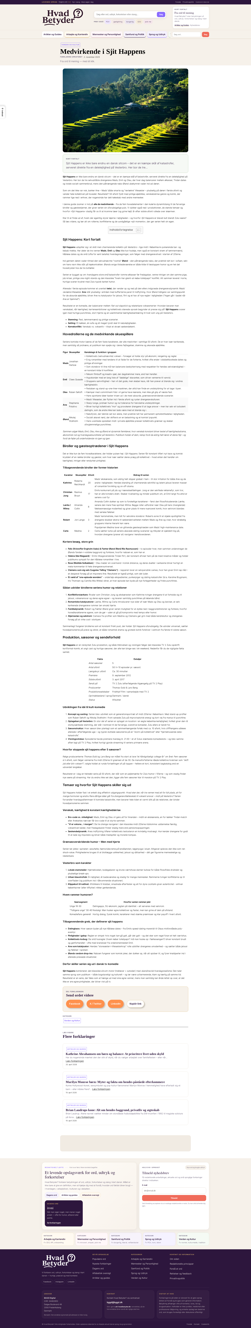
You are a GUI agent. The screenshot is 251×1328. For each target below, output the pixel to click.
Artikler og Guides (182, 25)
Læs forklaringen (75, 1061)
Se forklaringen (54, 1223)
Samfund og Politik (134, 34)
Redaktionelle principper (182, 1263)
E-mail (144, 1185)
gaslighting (117, 22)
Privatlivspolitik (188, 2)
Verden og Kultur (70, 45)
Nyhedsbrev (195, 25)
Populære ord (99, 1259)
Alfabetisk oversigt (90, 1195)
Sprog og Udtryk (157, 34)
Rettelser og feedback (181, 1273)
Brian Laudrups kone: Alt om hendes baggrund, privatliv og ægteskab (112, 1110)
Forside (178, 2)
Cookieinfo (205, 1324)
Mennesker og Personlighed (107, 34)
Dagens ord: (65, 2)
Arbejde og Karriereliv (77, 34)
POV (108, 22)
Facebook (74, 1003)
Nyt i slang (76, 2)
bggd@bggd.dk (114, 1302)
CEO (139, 22)
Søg (161, 14)
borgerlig (130, 22)
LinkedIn (116, 1003)
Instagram (60, 1282)
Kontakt (196, 1324)
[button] (2, 112)
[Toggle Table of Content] (137, 230)
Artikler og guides (70, 1195)
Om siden (174, 1259)
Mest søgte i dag (87, 2)
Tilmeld (174, 1198)
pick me (148, 22)
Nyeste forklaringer (101, 1263)
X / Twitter (95, 1003)
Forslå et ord (176, 1268)
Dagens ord (52, 1195)
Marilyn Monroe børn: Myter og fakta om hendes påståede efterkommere (115, 1082)
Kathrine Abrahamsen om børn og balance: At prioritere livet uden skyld (115, 1054)
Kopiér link (135, 1003)
